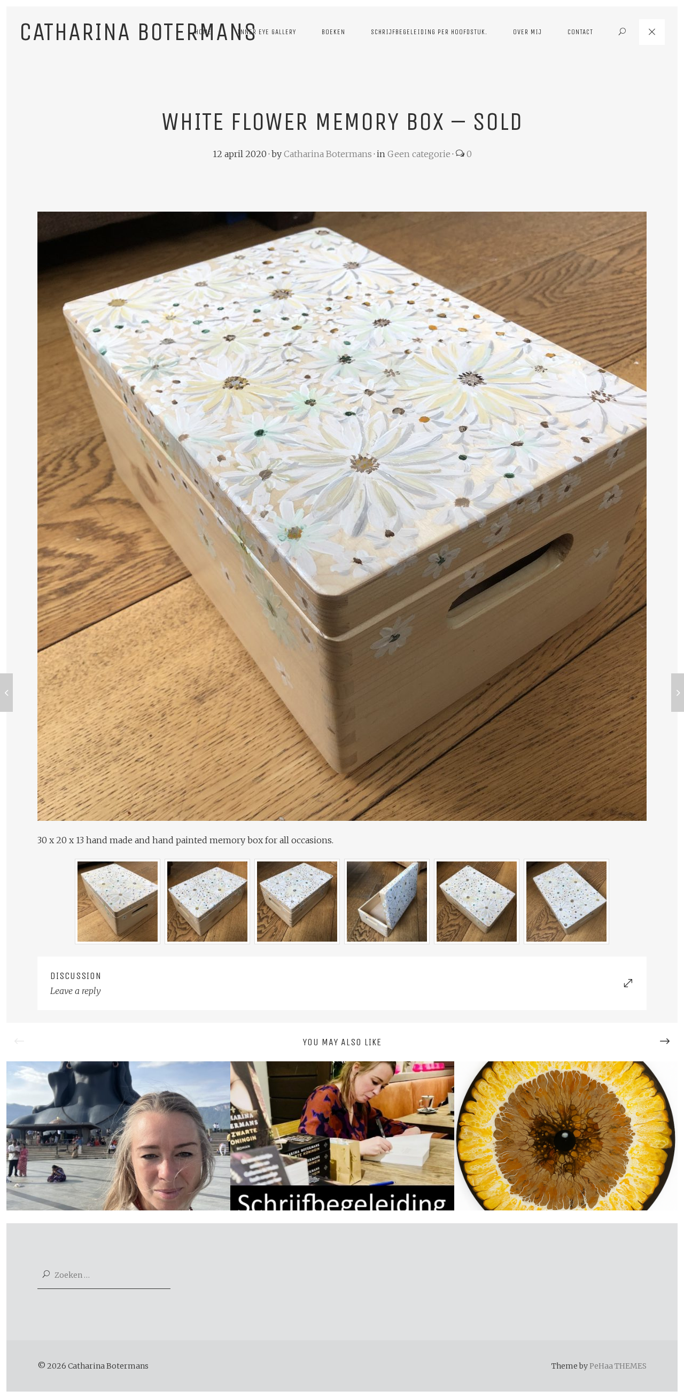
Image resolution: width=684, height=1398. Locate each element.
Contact (580, 32)
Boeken (333, 32)
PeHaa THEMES (618, 1366)
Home (203, 32)
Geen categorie (418, 154)
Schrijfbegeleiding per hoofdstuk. (429, 32)
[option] (118, 1135)
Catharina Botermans (328, 154)
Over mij (527, 32)
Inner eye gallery (266, 32)
